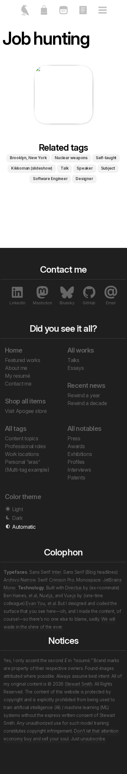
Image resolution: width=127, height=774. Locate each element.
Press (73, 438)
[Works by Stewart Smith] (24, 13)
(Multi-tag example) (27, 469)
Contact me (18, 383)
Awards (76, 446)
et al (33, 595)
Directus (73, 587)
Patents (76, 477)
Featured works (22, 360)
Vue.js (70, 595)
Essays (75, 368)
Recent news (86, 385)
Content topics (21, 438)
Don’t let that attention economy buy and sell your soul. (61, 734)
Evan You (35, 603)
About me (16, 368)
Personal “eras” (22, 462)
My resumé (17, 375)
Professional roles (25, 446)
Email (111, 302)
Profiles (76, 462)
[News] (63, 13)
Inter (56, 572)
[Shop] (44, 13)
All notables (84, 429)
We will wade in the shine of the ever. (59, 623)
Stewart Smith (78, 684)
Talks (73, 360)
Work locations (22, 454)
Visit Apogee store (26, 411)
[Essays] (83, 13)
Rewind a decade (87, 403)
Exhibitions (79, 454)
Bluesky (67, 302)
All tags (15, 429)
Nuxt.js (45, 595)
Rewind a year (83, 395)
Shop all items (25, 401)
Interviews (79, 469)
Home (13, 350)
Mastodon (42, 302)
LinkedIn (17, 302)
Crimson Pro (61, 580)
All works (80, 350)
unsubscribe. (93, 738)
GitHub (89, 302)
